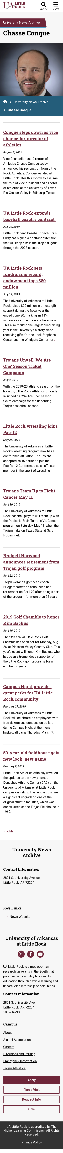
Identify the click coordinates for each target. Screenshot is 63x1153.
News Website (20, 917)
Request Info (31, 1099)
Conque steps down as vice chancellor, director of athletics (30, 138)
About (7, 1033)
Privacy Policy (31, 1142)
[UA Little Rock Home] (5, 101)
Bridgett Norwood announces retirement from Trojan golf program (31, 562)
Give (31, 1109)
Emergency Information (20, 1061)
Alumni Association (17, 1040)
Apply (31, 1080)
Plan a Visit (31, 1090)
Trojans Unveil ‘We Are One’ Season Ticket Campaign (27, 366)
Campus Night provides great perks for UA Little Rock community (28, 693)
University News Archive (31, 102)
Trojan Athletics (14, 1068)
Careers (8, 1047)
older (9, 831)
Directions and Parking (19, 1054)
